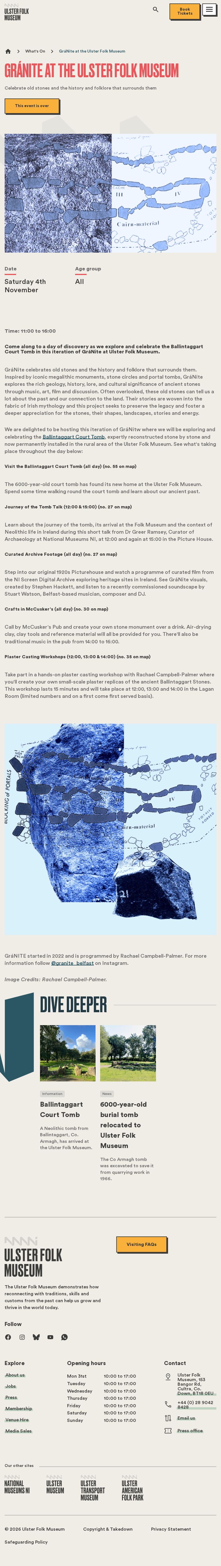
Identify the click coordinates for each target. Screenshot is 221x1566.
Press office (190, 1430)
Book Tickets (185, 11)
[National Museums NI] (17, 1484)
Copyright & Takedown (108, 1529)
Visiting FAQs (142, 1244)
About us (15, 1375)
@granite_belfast (72, 963)
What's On (35, 51)
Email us (186, 1418)
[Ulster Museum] (55, 1484)
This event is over (32, 106)
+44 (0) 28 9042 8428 (195, 1405)
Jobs (10, 1386)
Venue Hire (16, 1420)
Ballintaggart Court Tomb (74, 437)
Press (11, 1397)
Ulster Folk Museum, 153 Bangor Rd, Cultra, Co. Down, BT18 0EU (196, 1384)
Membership (18, 1408)
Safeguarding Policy (26, 1542)
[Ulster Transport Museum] (93, 1488)
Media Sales (18, 1431)
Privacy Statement (171, 1529)
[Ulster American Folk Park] (133, 1488)
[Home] (17, 18)
